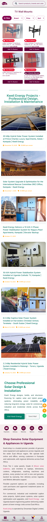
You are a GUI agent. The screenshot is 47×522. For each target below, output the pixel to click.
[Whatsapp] (44, 416)
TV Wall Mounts (23, 11)
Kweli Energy (34, 499)
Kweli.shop (7, 509)
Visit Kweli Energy (14, 416)
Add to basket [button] (13, 49)
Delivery (15, 432)
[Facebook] (44, 405)
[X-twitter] (44, 411)
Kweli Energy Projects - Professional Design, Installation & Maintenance (23, 99)
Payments (6, 432)
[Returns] (32, 428)
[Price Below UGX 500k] (30, 18)
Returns (32, 432)
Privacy (40, 432)
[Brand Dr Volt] (18, 18)
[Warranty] (23, 428)
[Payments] (6, 428)
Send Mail (33, 416)
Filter (8, 18)
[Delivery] (15, 428)
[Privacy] (40, 428)
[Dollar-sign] (44, 400)
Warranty (23, 432)
